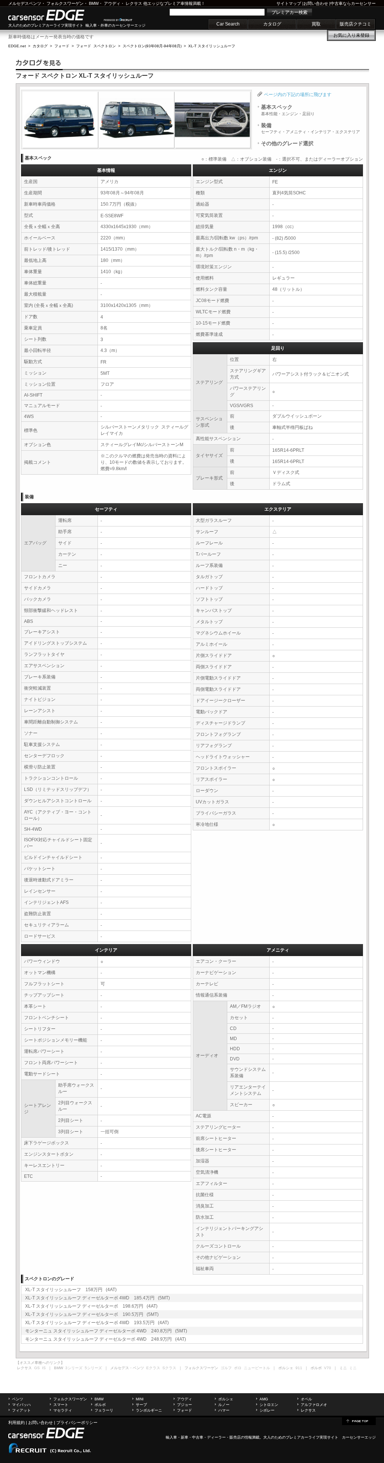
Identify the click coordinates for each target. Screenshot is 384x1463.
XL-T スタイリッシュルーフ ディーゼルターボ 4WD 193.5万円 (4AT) (97, 1322)
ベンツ (17, 1399)
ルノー (224, 1405)
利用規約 (16, 1422)
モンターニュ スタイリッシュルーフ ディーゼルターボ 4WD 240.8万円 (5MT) (106, 1331)
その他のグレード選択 (287, 143)
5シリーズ (93, 1368)
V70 (327, 1368)
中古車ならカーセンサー (353, 3)
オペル (306, 1399)
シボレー (267, 1410)
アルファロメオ (314, 1405)
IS (44, 1368)
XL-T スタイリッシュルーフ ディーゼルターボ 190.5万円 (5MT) (92, 1314)
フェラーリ (103, 1410)
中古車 (197, 1437)
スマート (60, 1405)
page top (359, 1420)
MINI (140, 1399)
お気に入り (351, 35)
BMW (94, 3)
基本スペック (288, 110)
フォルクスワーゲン (65, 3)
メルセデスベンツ (24, 3)
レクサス (134, 3)
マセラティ (62, 1410)
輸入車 (171, 1437)
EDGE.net (17, 46)
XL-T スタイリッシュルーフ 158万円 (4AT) (71, 1289)
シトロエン (269, 1405)
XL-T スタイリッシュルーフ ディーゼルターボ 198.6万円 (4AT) (91, 1306)
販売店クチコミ (355, 24)
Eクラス (153, 1368)
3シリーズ (73, 1368)
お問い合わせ (315, 3)
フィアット (21, 1410)
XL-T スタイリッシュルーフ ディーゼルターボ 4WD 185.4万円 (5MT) (97, 1298)
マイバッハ (21, 1405)
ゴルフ (226, 1368)
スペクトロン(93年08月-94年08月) (152, 46)
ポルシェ (225, 1399)
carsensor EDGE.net (54, 15)
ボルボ (100, 1405)
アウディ (112, 3)
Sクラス (169, 1368)
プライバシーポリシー (77, 1422)
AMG (264, 1399)
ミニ (353, 1368)
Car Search (228, 24)
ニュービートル (257, 1368)
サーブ (141, 1405)
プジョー (184, 1405)
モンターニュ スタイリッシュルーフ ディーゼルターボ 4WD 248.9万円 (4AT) (105, 1339)
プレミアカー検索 (290, 12)
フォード (61, 46)
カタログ (272, 24)
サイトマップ (288, 3)
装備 (310, 128)
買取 (316, 24)
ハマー (224, 1410)
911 (299, 1368)
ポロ (238, 1368)
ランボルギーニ (149, 1410)
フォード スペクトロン (96, 46)
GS (37, 1368)
